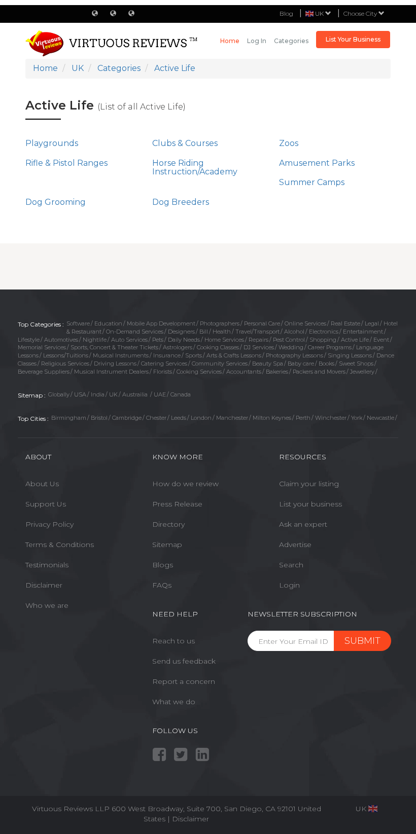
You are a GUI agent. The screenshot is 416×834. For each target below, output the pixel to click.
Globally (59, 394)
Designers (181, 331)
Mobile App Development (161, 323)
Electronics (323, 331)
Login (289, 585)
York (356, 417)
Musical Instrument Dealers (111, 371)
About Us (42, 483)
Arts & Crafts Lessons (233, 355)
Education (108, 323)
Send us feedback (184, 661)
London (201, 417)
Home (229, 41)
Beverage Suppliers (44, 371)
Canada (180, 394)
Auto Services (129, 339)
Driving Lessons (115, 363)
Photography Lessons (294, 355)
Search (291, 564)
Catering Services (164, 363)
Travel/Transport (257, 331)
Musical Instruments (121, 355)
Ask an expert (303, 524)
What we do (173, 701)
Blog (286, 13)
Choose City (360, 13)
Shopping (322, 339)
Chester (156, 417)
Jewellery (362, 371)
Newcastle (380, 417)
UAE (160, 394)
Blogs (162, 564)
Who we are (46, 605)
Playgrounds (51, 143)
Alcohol (294, 331)
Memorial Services (42, 347)
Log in (256, 41)
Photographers (219, 323)
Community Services (220, 363)
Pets (157, 339)
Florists (162, 371)
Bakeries (277, 371)
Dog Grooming (55, 202)
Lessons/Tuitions (65, 355)
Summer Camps (311, 182)
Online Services (305, 323)
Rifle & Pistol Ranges (66, 163)
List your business (310, 504)
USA (80, 394)
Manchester (232, 417)
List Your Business (353, 39)
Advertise (295, 544)
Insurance (167, 355)
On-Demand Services (134, 331)
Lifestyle (29, 339)
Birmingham (68, 417)
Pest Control (289, 339)
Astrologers (177, 347)
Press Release (177, 504)
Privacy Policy (49, 524)
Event (381, 339)
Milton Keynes (272, 417)
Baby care (301, 363)
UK (113, 394)
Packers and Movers (319, 371)
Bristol (99, 417)
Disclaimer (43, 585)
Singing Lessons (350, 355)
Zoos (288, 143)
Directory (168, 524)
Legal (372, 323)
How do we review (185, 483)
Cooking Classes (218, 347)
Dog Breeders (180, 202)
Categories (291, 41)
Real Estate (345, 323)
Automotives (61, 339)
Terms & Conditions (59, 544)
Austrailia (135, 394)
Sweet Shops (356, 363)
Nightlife (95, 339)
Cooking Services (199, 371)
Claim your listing (309, 483)
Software (78, 323)
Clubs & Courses (185, 143)
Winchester (330, 417)
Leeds (178, 417)
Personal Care (262, 323)
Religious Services (65, 363)
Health (222, 331)
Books (326, 363)
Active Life (355, 339)
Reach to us (173, 640)
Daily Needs (184, 339)
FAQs (161, 585)
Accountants (243, 371)
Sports (193, 355)
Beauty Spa (267, 363)
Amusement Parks (317, 163)
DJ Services (259, 347)
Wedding (291, 347)
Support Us (45, 504)
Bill (203, 331)
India (98, 394)
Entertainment (363, 331)
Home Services (224, 339)
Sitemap (167, 544)
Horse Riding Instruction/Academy (194, 167)
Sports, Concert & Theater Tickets (114, 347)
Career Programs (330, 347)
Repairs (258, 339)
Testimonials (46, 564)
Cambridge (127, 417)
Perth (303, 417)
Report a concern (183, 681)
